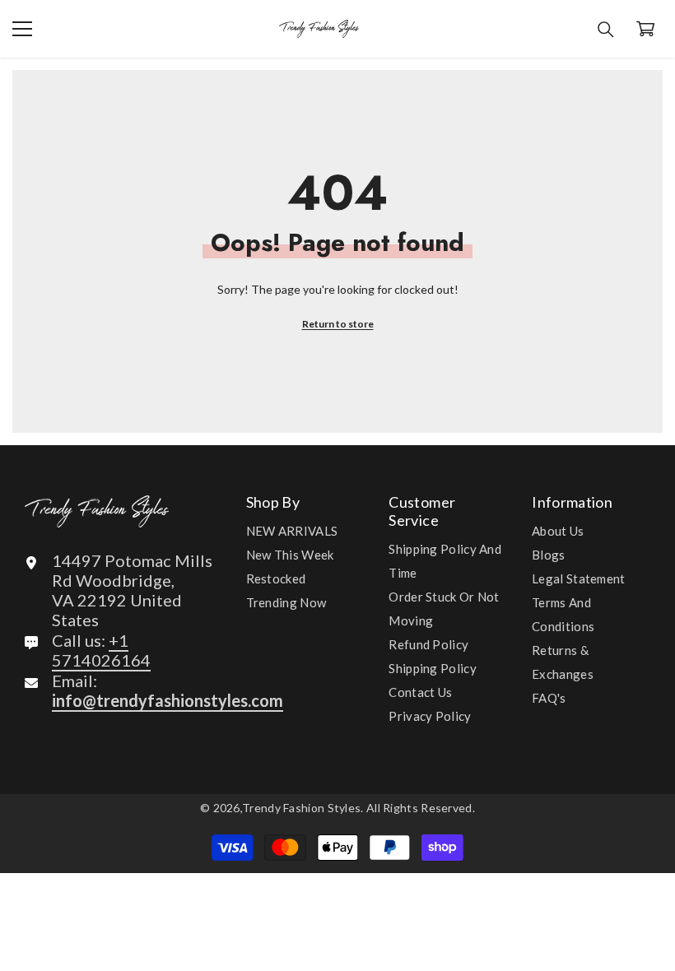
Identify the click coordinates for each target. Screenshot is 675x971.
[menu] (22, 29)
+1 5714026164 (101, 650)
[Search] (606, 29)
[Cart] (645, 29)
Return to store (338, 324)
